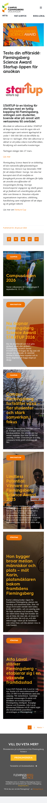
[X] (16, 239)
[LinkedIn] (23, 239)
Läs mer (7, 156)
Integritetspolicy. (23, 786)
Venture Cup (20, 209)
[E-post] (36, 239)
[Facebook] (9, 239)
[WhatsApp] (29, 239)
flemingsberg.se (38, 789)
